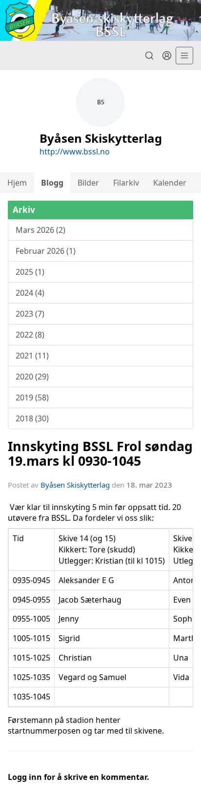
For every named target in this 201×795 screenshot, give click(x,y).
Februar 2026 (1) (46, 251)
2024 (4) (30, 292)
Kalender (169, 182)
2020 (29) (32, 376)
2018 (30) (32, 418)
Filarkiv (126, 182)
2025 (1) (30, 271)
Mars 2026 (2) (40, 230)
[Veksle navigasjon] (184, 55)
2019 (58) (32, 397)
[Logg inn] (167, 55)
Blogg (52, 182)
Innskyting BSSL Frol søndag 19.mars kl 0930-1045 (100, 453)
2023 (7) (30, 313)
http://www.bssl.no (75, 151)
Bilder (88, 182)
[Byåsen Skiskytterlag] (100, 20)
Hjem (17, 182)
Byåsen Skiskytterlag (75, 485)
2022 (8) (30, 334)
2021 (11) (32, 355)
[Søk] (149, 55)
